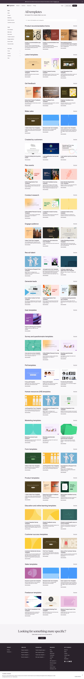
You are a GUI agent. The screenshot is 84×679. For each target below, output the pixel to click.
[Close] (82, 675)
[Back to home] (10, 5)
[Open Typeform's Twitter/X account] (66, 661)
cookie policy (14, 676)
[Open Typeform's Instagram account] (68, 661)
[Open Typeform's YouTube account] (69, 661)
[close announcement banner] (82, 1)
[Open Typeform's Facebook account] (64, 661)
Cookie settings (78, 676)
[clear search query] (75, 20)
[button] (18, 6)
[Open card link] (33, 39)
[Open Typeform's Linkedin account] (71, 661)
